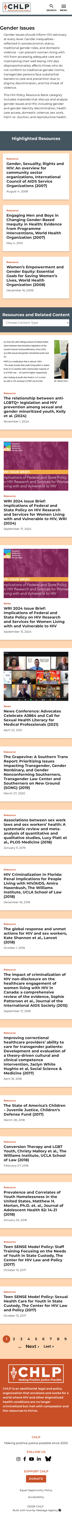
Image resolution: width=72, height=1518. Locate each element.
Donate (36, 1478)
